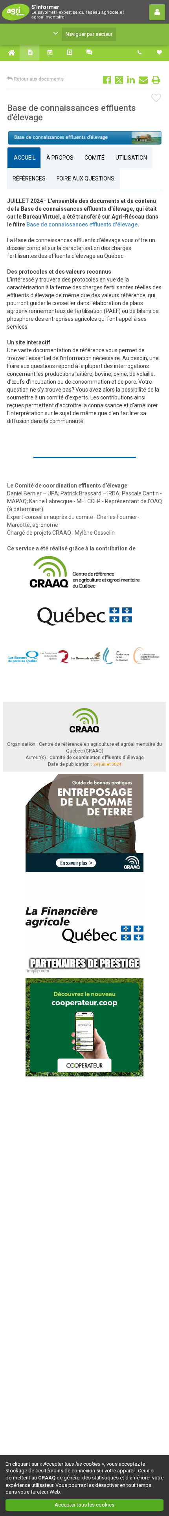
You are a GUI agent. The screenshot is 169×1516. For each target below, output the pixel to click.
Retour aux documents (38, 79)
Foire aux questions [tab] (85, 178)
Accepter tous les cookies (84, 1505)
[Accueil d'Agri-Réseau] (10, 53)
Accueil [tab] (24, 158)
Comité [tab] (94, 158)
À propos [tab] (59, 158)
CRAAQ (46, 1478)
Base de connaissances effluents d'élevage (82, 224)
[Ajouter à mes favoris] (156, 98)
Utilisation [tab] (131, 158)
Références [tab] (29, 178)
